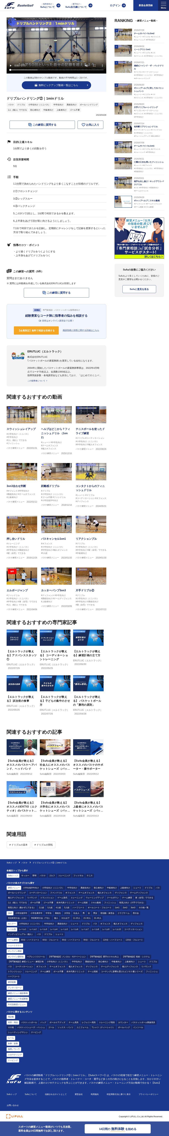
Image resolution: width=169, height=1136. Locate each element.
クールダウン (113, 898)
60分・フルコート (51, 940)
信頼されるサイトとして (56, 1094)
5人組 (66, 907)
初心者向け (35, 110)
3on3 (133, 907)
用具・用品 (13, 1022)
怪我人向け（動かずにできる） (22, 907)
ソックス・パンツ (65, 1027)
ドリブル (21, 105)
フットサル (78, 875)
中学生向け (58, 105)
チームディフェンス (139, 893)
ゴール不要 (75, 110)
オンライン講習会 (16, 957)
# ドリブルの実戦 (43, 844)
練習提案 (12, 982)
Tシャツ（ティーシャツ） (103, 1027)
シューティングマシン (18, 1032)
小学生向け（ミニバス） (39, 105)
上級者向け (62, 110)
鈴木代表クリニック (65, 902)
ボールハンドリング (89, 105)
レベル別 (12, 929)
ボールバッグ (124, 1027)
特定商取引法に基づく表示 (119, 1094)
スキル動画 (96, 902)
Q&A (10, 913)
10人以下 (65, 918)
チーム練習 (127, 898)
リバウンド (32, 898)
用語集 (11, 1017)
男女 (95, 913)
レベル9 (105, 929)
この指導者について (36, 381)
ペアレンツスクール (36, 957)
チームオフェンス (86, 893)
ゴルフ (52, 875)
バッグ (43, 1022)
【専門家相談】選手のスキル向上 (104, 957)
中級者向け (48, 110)
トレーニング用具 (107, 1022)
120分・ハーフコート (112, 940)
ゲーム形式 (62, 898)
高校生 (58, 913)
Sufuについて (47, 5)
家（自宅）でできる (144, 898)
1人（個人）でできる (17, 110)
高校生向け (72, 105)
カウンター (123, 1022)
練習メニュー (14, 888)
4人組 (58, 907)
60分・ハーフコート (30, 940)
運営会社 (79, 1094)
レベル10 (117, 929)
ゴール (51, 1027)
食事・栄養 (13, 1043)
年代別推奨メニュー (17, 1004)
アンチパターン (15, 988)
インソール (138, 1027)
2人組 (41, 907)
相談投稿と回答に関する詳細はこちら (81, 330)
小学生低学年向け (31, 888)
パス (158, 888)
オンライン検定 (15, 951)
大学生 (67, 913)
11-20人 (76, 918)
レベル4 (53, 929)
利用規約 (95, 1094)
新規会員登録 (146, 5)
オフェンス (70, 893)
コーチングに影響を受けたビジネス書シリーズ (122, 971)
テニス (90, 875)
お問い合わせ (13, 1105)
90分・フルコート (92, 940)
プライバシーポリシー (148, 1094)
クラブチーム (124, 913)
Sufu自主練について (76, 5)
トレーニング (64, 875)
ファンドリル (56, 893)
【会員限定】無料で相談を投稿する (36, 330)
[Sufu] (17, 5)
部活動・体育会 (107, 913)
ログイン (115, 5)
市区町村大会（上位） (18, 918)
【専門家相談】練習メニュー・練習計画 (26, 961)
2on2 (125, 907)
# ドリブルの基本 (18, 844)
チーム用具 (74, 1022)
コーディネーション (38, 893)
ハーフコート (78, 907)
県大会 (136, 913)
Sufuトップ (12, 863)
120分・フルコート (134, 940)
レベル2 (33, 929)
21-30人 (87, 918)
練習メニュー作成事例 (18, 999)
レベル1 (22, 929)
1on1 (117, 907)
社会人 (76, 913)
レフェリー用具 (89, 1022)
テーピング (36, 1032)
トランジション (47, 898)
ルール (11, 1038)
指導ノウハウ (14, 1049)
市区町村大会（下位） (41, 918)
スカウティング (15, 1055)
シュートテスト (15, 945)
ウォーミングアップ (95, 898)
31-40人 (97, 918)
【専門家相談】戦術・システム (136, 957)
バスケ (11, 105)
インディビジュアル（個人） (21, 934)
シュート (137, 888)
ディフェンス (121, 893)
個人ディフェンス (16, 898)
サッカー (25, 875)
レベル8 (95, 929)
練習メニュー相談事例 (18, 993)
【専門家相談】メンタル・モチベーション (67, 957)
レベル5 (64, 929)
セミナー (12, 924)
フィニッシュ (110, 902)
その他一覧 (144, 907)
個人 (56, 918)
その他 (11, 1027)
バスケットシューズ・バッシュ (31, 1027)
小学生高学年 (36, 913)
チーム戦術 (83, 902)
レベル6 (74, 929)
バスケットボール (29, 1022)
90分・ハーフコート (71, 940)
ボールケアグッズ (57, 1022)
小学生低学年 (21, 913)
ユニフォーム (82, 1027)
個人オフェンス (105, 893)
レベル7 (85, 929)
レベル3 (43, 929)
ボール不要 (35, 902)
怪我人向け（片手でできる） (132, 902)
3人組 (49, 907)
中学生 (49, 913)
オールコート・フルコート (100, 907)
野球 (34, 875)
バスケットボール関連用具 (143, 1022)
